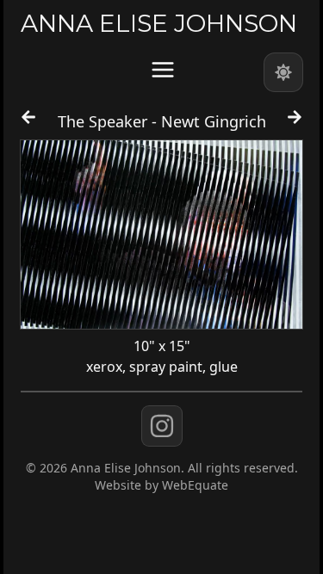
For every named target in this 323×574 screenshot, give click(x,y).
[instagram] (162, 426)
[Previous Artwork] (28, 124)
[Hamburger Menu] (163, 70)
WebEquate (195, 485)
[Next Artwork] (294, 124)
